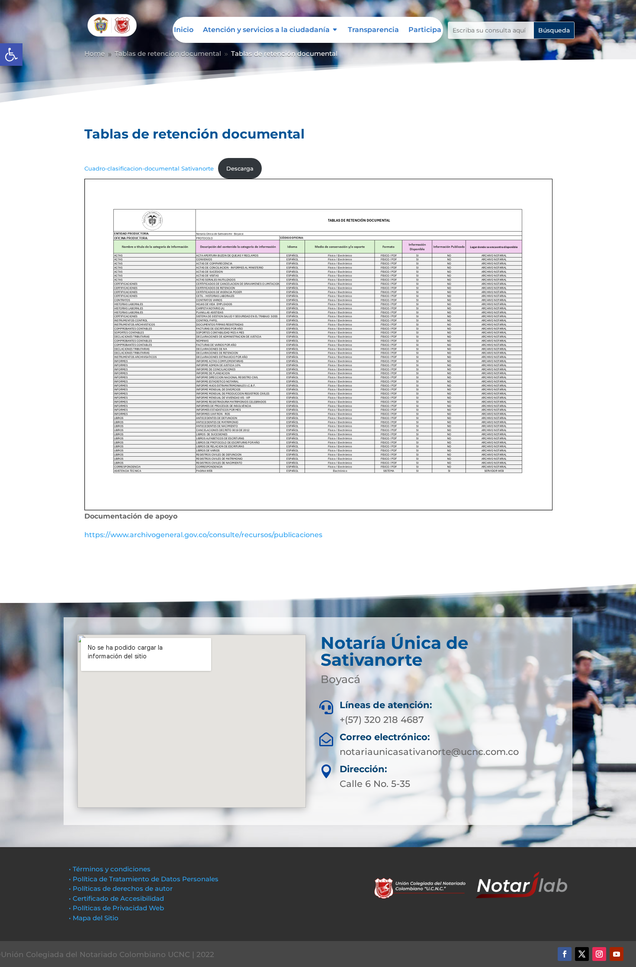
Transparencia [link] (373, 30)
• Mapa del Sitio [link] (94, 918)
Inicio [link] (183, 30)
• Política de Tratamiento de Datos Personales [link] (143, 879)
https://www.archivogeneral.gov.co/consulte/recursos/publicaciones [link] (203, 535)
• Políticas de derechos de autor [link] (121, 888)
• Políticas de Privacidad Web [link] (116, 908)
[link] (11, 54)
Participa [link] (424, 30)
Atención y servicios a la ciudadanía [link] (266, 30)
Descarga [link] (240, 168)
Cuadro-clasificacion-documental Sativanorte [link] (149, 168)
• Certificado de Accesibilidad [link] (116, 898)
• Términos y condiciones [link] (110, 869)
